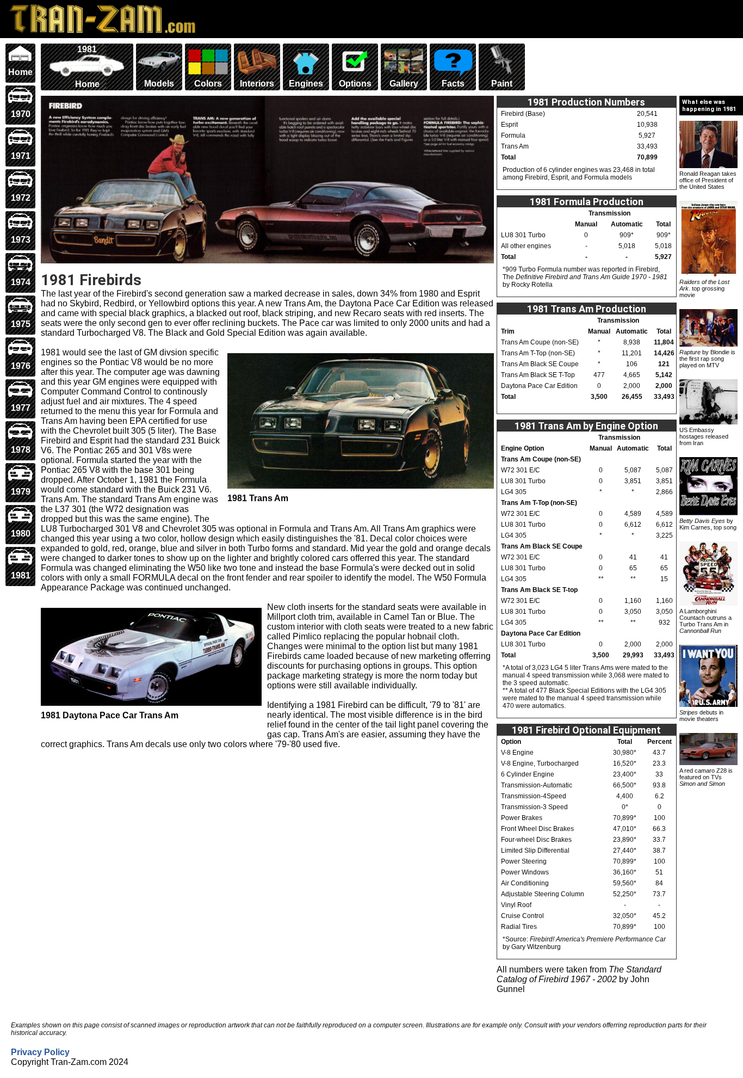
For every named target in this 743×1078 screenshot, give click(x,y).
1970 (20, 114)
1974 (20, 282)
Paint (501, 83)
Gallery (403, 83)
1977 (20, 407)
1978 (20, 449)
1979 (20, 491)
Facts (453, 83)
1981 (20, 575)
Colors (208, 83)
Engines (306, 83)
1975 (20, 324)
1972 (20, 197)
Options (355, 83)
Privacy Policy (40, 1052)
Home (20, 72)
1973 (20, 239)
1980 (20, 533)
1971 (20, 156)
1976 (20, 366)
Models (159, 83)
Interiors (257, 83)
